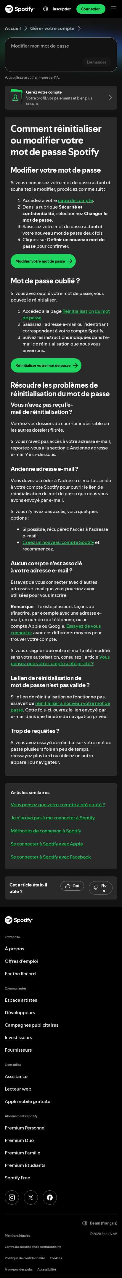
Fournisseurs (18, 1050)
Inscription (62, 9)
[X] (31, 1197)
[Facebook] (50, 1197)
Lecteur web (18, 1088)
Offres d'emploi (21, 961)
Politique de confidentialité (25, 1258)
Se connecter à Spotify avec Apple (47, 843)
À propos (14, 948)
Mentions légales (17, 1235)
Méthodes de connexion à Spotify (46, 830)
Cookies (56, 1258)
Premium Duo (19, 1140)
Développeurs (20, 1012)
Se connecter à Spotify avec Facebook (51, 856)
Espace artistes (21, 1000)
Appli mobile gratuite (27, 1101)
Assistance (16, 1076)
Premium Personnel (25, 1127)
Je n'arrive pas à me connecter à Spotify (53, 817)
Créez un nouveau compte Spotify (58, 542)
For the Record (20, 973)
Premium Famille (22, 1152)
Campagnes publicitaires (31, 1025)
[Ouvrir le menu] (113, 9)
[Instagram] (12, 1197)
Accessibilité (46, 1269)
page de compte (75, 200)
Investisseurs (18, 1037)
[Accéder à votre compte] (108, 97)
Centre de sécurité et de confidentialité (33, 1247)
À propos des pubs (19, 1269)
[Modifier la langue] (45, 9)
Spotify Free (17, 1177)
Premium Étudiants (25, 1165)
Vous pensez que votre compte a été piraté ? (60, 660)
